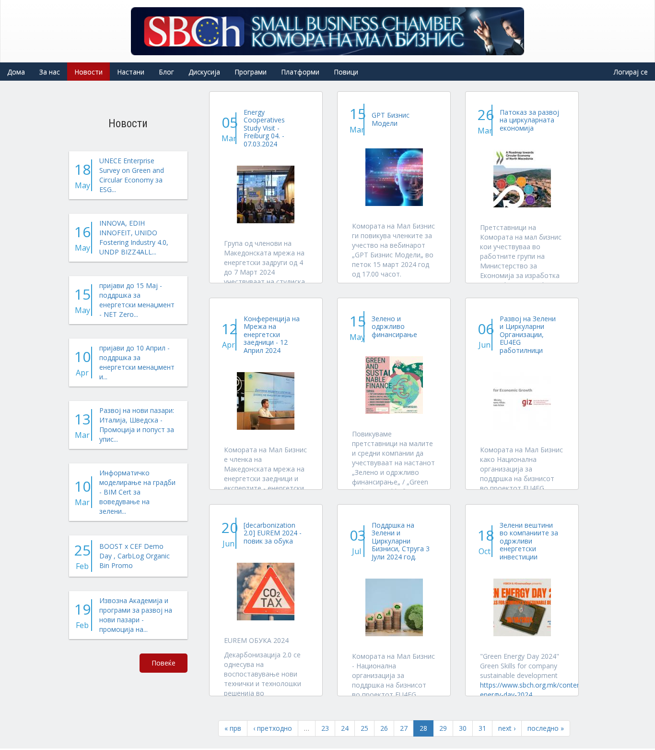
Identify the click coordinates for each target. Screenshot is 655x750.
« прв (232, 728)
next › (506, 728)
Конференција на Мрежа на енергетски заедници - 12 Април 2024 (272, 334)
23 (325, 728)
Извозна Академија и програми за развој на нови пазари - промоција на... (135, 615)
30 (463, 728)
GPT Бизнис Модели (390, 118)
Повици (346, 71)
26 (384, 728)
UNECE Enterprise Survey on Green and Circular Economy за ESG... (131, 175)
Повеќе (163, 662)
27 (404, 728)
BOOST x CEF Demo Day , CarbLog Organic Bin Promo (134, 556)
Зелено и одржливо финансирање (394, 326)
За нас (49, 71)
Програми (250, 71)
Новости (88, 71)
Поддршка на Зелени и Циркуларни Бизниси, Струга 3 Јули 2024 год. (401, 540)
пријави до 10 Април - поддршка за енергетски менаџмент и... (137, 362)
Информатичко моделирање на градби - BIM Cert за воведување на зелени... (137, 492)
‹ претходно (272, 728)
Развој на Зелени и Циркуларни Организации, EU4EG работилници (528, 334)
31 (482, 728)
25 (364, 728)
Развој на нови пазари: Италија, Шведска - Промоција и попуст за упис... (136, 425)
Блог (166, 71)
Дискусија (204, 71)
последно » (545, 728)
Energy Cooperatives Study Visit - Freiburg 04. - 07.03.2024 (264, 128)
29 (443, 728)
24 (345, 728)
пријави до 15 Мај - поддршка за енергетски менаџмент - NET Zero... (137, 300)
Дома (16, 71)
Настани (130, 71)
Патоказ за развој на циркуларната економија (529, 120)
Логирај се (631, 71)
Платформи (300, 71)
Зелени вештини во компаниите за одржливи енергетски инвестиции (529, 540)
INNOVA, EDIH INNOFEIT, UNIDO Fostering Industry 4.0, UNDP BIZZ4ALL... (133, 237)
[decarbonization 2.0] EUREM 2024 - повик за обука (273, 532)
